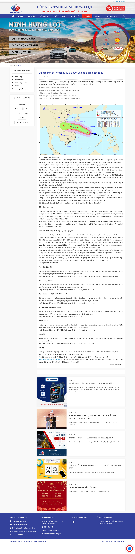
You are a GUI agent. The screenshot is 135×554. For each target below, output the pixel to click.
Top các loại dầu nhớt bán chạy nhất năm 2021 (54, 87)
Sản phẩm (44, 16)
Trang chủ (18, 16)
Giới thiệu (31, 16)
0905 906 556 (119, 9)
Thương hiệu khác (22, 122)
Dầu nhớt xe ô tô (17, 86)
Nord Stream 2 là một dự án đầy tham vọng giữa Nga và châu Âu (60, 98)
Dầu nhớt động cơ (18, 77)
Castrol (22, 118)
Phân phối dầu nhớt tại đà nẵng (49, 359)
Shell (26, 113)
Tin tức (87, 16)
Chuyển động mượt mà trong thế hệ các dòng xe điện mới (58, 96)
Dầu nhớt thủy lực (18, 80)
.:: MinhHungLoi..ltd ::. (119, 541)
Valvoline (22, 104)
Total (18, 113)
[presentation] (2, 40)
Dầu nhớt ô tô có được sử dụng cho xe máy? (53, 93)
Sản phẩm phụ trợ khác (20, 89)
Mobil (27, 109)
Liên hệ (97, 16)
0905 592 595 (119, 7)
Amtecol (17, 109)
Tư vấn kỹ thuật (59, 16)
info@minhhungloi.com (51, 530)
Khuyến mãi (74, 16)
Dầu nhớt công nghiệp (20, 83)
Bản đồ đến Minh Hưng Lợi (52, 534)
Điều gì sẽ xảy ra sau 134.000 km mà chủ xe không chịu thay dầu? (60, 90)
